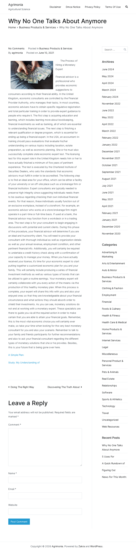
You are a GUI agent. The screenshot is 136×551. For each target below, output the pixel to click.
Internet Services (111, 340)
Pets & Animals (110, 372)
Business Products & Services (55, 48)
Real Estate (108, 378)
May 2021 (107, 199)
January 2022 (109, 144)
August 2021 (109, 178)
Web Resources (110, 426)
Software (107, 392)
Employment (109, 295)
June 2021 (108, 192)
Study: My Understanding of (24, 362)
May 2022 (107, 117)
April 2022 (108, 124)
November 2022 (111, 103)
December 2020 (111, 226)
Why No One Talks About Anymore (112, 447)
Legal (105, 347)
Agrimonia (15, 5)
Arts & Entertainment (113, 263)
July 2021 (107, 185)
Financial (106, 301)
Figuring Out (108, 470)
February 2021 (110, 213)
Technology (108, 406)
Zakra (81, 546)
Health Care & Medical (114, 322)
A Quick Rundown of (113, 463)
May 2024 (107, 76)
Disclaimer (55, 6)
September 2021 (111, 172)
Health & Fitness (111, 315)
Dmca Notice (73, 6)
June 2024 (108, 69)
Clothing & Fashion (112, 288)
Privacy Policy (92, 6)
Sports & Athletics (112, 399)
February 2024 (110, 96)
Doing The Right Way (22, 387)
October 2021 (109, 165)
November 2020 (111, 233)
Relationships (109, 385)
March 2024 (109, 89)
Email (12, 489)
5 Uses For (108, 456)
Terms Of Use (113, 6)
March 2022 (109, 130)
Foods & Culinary (111, 308)
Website (12, 504)
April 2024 (108, 83)
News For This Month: (114, 477)
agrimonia (17, 52)
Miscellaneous (110, 353)
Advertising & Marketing (109, 254)
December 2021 (111, 151)
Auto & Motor (109, 270)
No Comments (16, 48)
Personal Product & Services (112, 363)
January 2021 (109, 219)
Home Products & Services (112, 331)
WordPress (96, 546)
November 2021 (111, 158)
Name (12, 473)
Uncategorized (110, 419)
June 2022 (108, 110)
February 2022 (110, 137)
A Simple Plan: (16, 354)
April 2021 (107, 206)
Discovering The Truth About (64, 387)
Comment (14, 424)
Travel (105, 413)
